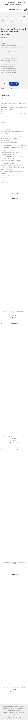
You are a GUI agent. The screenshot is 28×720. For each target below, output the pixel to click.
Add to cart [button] (15, 317)
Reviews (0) (6, 99)
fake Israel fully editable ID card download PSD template (14, 312)
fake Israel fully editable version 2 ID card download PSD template (14, 563)
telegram (6, 2)
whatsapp (19, 4)
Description (6, 95)
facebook (19, 2)
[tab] (14, 95)
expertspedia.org (14, 10)
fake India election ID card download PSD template (14, 437)
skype (6, 4)
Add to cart (13, 84)
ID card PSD (9, 88)
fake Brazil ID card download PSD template (14, 687)
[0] (25, 10)
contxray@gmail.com (14, 710)
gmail (13, 2)
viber (12, 4)
